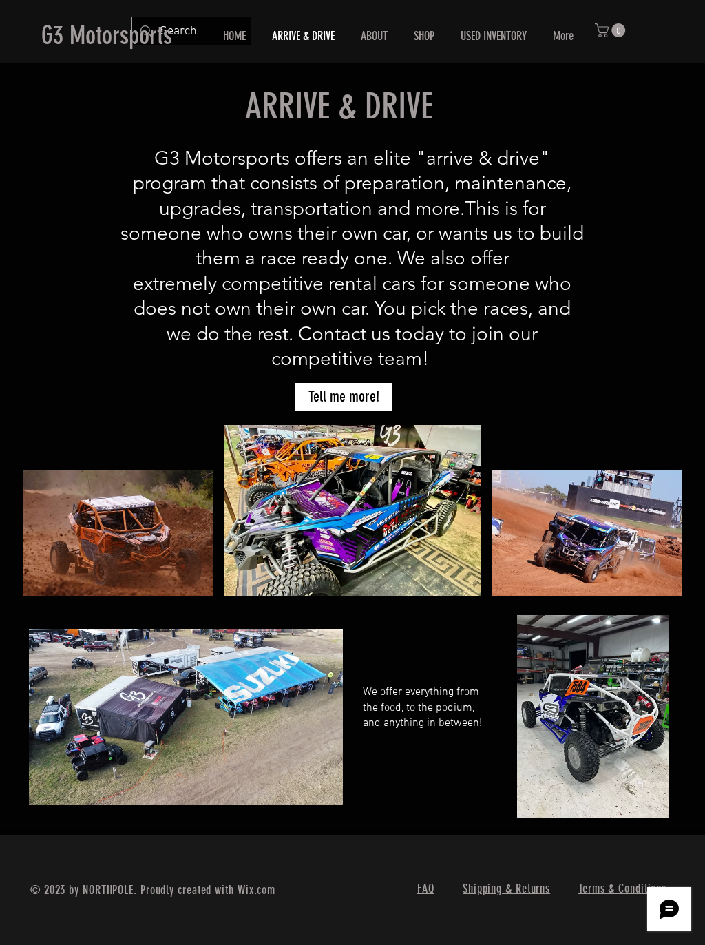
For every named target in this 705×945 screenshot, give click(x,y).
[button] (612, 30)
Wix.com (256, 889)
